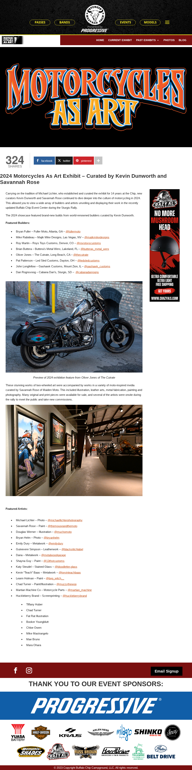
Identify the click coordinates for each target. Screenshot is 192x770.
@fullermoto (73, 231)
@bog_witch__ (55, 578)
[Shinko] (148, 735)
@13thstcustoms (54, 560)
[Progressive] (96, 718)
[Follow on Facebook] (16, 670)
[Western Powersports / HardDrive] (116, 755)
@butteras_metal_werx (95, 248)
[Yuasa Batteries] (18, 740)
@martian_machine (80, 590)
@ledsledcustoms (88, 260)
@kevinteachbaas (70, 572)
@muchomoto (63, 531)
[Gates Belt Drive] (161, 757)
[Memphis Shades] (31, 756)
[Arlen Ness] (101, 735)
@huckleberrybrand (75, 595)
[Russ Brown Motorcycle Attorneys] (86, 758)
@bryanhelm (51, 537)
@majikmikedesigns (96, 237)
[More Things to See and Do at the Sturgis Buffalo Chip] (169, 23)
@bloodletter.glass (66, 566)
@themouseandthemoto (62, 526)
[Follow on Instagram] (29, 670)
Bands (64, 22)
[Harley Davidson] (41, 739)
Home (100, 40)
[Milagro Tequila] (124, 740)
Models (150, 22)
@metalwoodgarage (53, 555)
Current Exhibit (120, 40)
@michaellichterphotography (65, 520)
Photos (169, 40)
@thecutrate (80, 254)
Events (125, 22)
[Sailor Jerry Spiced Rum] (172, 740)
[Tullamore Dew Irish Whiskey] (138, 759)
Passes (40, 22)
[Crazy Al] (58, 759)
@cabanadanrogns (87, 272)
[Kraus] (71, 737)
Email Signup (166, 671)
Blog (182, 40)
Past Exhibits (146, 40)
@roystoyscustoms (89, 243)
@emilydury (55, 543)
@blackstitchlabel (72, 549)
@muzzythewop (66, 584)
